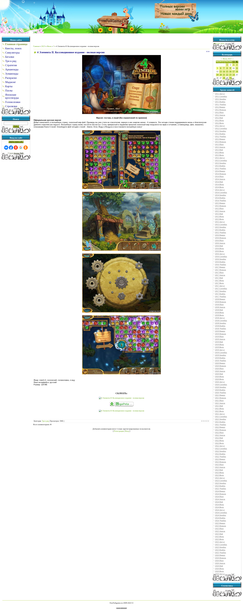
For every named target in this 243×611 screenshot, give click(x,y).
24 (233, 75)
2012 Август (220, 126)
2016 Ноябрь (220, 262)
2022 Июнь (219, 440)
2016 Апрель (220, 243)
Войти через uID (15, 142)
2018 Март (219, 304)
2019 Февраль (220, 334)
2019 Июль (219, 347)
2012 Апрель (220, 115)
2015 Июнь (219, 216)
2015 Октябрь (220, 227)
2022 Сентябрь (221, 448)
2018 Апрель (220, 307)
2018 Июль (219, 315)
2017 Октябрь (220, 291)
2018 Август (220, 318)
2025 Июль (219, 539)
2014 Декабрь (220, 200)
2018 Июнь (219, 312)
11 (237, 68)
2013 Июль (219, 155)
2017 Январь (220, 267)
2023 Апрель (220, 467)
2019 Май (219, 342)
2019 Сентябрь (221, 352)
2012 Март (219, 112)
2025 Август (220, 542)
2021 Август (220, 414)
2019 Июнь (219, 344)
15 (227, 71)
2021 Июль (219, 411)
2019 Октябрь (220, 355)
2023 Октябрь (220, 483)
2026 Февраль (220, 558)
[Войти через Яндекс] (16, 147)
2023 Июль (219, 475)
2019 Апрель (220, 339)
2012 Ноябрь (220, 134)
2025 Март (219, 528)
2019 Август (220, 350)
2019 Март (219, 336)
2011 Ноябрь (220, 102)
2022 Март (219, 432)
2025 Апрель (220, 531)
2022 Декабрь (220, 456)
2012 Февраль (220, 110)
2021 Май (219, 406)
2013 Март (219, 144)
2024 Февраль (220, 494)
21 (224, 75)
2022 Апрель (220, 435)
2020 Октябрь (220, 387)
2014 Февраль (220, 174)
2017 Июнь (219, 280)
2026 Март (219, 560)
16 (230, 71)
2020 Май (219, 374)
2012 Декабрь (220, 136)
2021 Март (219, 400)
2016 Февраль (220, 238)
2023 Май (219, 470)
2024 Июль (219, 507)
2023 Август (220, 478)
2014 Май (219, 182)
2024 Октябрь (220, 515)
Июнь (49, 46)
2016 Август (220, 254)
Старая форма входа (16, 153)
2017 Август (220, 286)
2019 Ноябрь (220, 358)
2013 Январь (220, 139)
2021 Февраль (220, 398)
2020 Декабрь (220, 392)
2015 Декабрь (220, 232)
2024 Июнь (219, 504)
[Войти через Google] (20, 147)
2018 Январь (220, 299)
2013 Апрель (220, 147)
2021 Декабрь (220, 424)
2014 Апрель (220, 179)
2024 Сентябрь (221, 512)
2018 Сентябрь (221, 320)
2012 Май (219, 118)
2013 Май (219, 150)
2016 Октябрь (220, 259)
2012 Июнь (219, 120)
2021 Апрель (220, 403)
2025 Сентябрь (221, 544)
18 (237, 71)
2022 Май (219, 438)
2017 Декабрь (220, 296)
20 (221, 75)
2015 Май (219, 214)
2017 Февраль (220, 270)
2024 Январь (220, 491)
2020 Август (220, 382)
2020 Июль (219, 379)
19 (217, 75)
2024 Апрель (220, 499)
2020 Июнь (219, 376)
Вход (127, 431)
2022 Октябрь (220, 451)
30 (230, 78)
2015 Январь (220, 203)
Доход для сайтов (219, 43)
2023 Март (219, 464)
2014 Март (219, 176)
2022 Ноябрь (220, 454)
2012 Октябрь (220, 131)
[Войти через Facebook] (11, 147)
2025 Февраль (220, 526)
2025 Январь (220, 523)
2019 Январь (220, 331)
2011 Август (220, 94)
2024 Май (219, 502)
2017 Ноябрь (220, 294)
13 (221, 71)
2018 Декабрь (220, 328)
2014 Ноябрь (220, 198)
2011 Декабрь (220, 104)
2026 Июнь (219, 568)
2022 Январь (220, 427)
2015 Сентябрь (221, 224)
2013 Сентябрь (221, 160)
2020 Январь (220, 363)
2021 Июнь (219, 408)
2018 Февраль (220, 302)
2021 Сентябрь (221, 416)
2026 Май (219, 566)
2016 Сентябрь (221, 256)
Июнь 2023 (227, 59)
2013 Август (220, 158)
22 (227, 75)
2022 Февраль (220, 430)
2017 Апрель (220, 275)
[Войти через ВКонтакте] (6, 147)
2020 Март (219, 368)
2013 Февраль (220, 142)
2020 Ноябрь (220, 390)
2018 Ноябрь (220, 326)
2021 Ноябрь (220, 422)
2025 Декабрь (220, 552)
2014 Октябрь (220, 195)
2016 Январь (220, 235)
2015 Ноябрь (220, 230)
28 (224, 78)
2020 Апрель (220, 371)
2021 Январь (220, 395)
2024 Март (219, 496)
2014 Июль (219, 187)
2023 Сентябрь (221, 480)
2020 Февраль (220, 366)
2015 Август (220, 222)
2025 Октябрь (220, 547)
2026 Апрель (220, 563)
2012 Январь (220, 107)
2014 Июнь (219, 184)
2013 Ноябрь (220, 166)
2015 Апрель (220, 211)
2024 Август (220, 510)
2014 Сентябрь (221, 192)
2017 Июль (219, 283)
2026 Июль (219, 571)
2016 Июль (219, 251)
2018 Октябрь (220, 323)
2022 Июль (219, 443)
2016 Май (219, 246)
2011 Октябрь (220, 99)
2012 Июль (219, 123)
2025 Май (219, 534)
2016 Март (219, 240)
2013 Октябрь (220, 163)
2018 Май (219, 310)
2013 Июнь (219, 152)
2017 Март (219, 272)
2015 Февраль (220, 206)
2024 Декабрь (220, 520)
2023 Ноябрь (220, 486)
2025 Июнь (219, 536)
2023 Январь (220, 459)
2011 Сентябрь (221, 96)
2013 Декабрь (220, 168)
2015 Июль (219, 219)
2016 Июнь (219, 248)
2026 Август (220, 574)
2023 (43, 46)
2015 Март (219, 208)
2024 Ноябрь (220, 518)
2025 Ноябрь (220, 550)
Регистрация (119, 431)
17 (233, 71)
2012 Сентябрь (221, 128)
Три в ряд (45, 421)
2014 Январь (220, 171)
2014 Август (220, 190)
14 (224, 71)
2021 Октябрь (220, 419)
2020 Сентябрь (221, 384)
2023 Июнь (219, 472)
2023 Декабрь (220, 488)
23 (230, 75)
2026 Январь (220, 555)
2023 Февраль (220, 462)
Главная (36, 46)
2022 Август (220, 446)
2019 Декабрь (220, 360)
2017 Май (219, 278)
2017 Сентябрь (221, 288)
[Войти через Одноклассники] (25, 147)
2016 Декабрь (220, 264)
